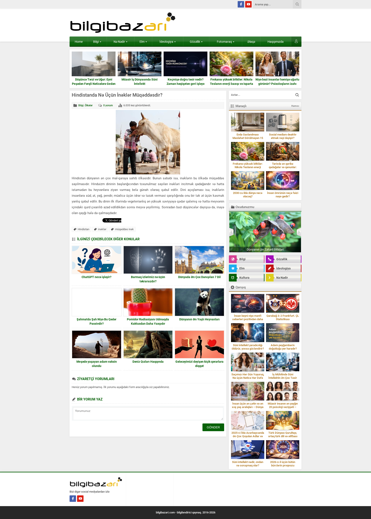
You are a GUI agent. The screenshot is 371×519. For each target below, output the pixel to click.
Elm (142, 41)
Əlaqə (251, 41)
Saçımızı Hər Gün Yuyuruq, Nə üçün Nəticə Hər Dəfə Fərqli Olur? (247, 378)
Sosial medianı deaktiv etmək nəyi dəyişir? (282, 136)
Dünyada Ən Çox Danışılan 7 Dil (199, 277)
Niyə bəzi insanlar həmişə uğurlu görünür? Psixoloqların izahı (231, 81)
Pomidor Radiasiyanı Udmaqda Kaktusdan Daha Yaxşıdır (148, 321)
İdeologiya (166, 41)
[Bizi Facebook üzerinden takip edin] (241, 4)
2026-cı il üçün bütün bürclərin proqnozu (282, 463)
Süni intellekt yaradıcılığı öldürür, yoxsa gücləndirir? (248, 347)
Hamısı (295, 106)
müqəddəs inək (124, 229)
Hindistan (83, 229)
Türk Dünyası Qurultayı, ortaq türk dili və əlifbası (282, 434)
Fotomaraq (224, 41)
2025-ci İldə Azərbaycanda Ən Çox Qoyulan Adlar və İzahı (247, 436)
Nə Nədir (119, 41)
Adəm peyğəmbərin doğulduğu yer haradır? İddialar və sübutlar (283, 349)
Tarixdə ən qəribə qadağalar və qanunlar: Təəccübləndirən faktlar (282, 167)
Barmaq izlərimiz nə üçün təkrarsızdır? (148, 279)
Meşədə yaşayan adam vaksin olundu (96, 364)
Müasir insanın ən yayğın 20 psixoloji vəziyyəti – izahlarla (283, 407)
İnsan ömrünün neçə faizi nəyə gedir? (282, 194)
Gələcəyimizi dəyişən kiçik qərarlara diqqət (199, 364)
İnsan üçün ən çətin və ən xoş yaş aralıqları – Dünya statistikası (247, 407)
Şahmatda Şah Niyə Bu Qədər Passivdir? (96, 321)
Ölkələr (89, 105)
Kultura (244, 277)
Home (79, 41)
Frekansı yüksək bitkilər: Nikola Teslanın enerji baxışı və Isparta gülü (185, 84)
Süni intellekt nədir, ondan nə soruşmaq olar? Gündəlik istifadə (247, 465)
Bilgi (96, 41)
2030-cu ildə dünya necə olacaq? (247, 194)
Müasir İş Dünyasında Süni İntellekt (94, 81)
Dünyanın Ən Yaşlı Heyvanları (199, 319)
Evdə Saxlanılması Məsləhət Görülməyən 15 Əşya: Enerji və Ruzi (248, 138)
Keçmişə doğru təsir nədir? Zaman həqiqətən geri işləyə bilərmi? (139, 84)
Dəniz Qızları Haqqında (148, 361)
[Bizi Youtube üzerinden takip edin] (248, 4)
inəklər (102, 229)
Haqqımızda (276, 41)
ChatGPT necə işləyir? (96, 277)
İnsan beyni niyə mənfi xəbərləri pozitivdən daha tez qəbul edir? (247, 319)
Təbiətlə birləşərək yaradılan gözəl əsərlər (265, 249)
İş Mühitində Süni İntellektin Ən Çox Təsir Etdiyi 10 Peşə (282, 378)
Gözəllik (195, 41)
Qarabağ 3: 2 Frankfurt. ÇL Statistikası (282, 317)
